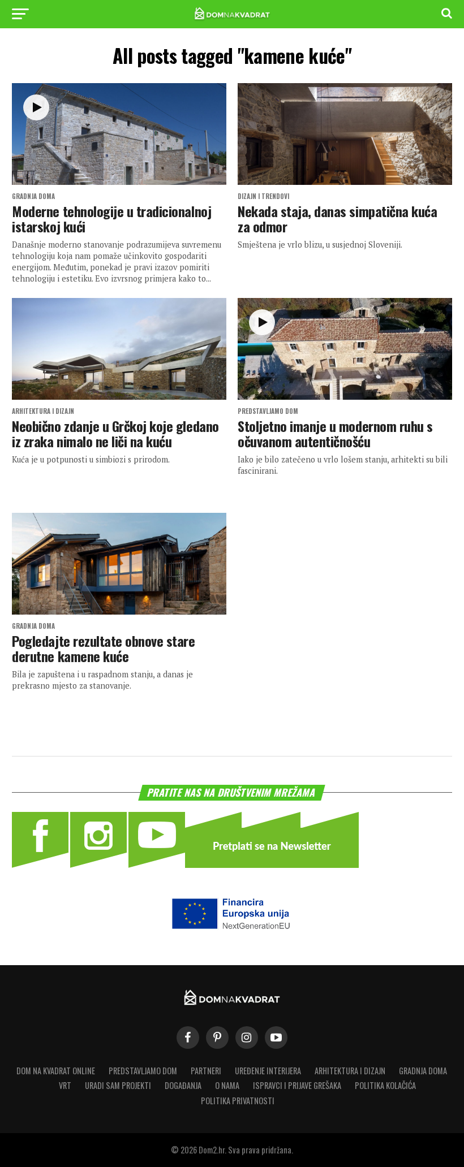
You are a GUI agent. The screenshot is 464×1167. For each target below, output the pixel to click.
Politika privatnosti (237, 1101)
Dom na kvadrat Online (55, 1071)
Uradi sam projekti (118, 1085)
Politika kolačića (385, 1085)
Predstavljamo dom (143, 1071)
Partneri (206, 1071)
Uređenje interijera (268, 1071)
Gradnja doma (423, 1071)
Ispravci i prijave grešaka (297, 1085)
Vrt (65, 1085)
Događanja (183, 1085)
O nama (227, 1085)
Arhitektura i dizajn (350, 1071)
